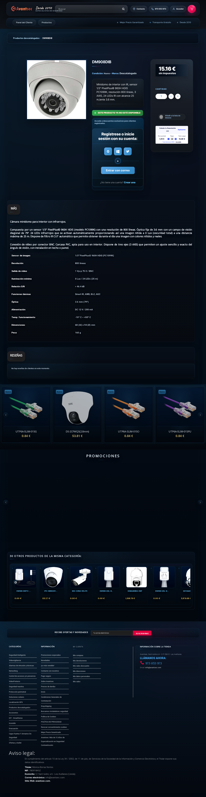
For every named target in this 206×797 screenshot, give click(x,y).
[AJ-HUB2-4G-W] (77, 478)
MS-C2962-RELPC (79, 591)
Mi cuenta (78, 646)
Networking (13, 671)
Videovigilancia (15, 660)
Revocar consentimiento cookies (54, 727)
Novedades (45, 660)
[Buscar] (123, 9)
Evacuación (13, 729)
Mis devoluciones (80, 661)
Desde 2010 (185, 22)
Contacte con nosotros (50, 671)
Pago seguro (46, 676)
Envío (43, 692)
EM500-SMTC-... (24, 591)
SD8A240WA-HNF (135, 591)
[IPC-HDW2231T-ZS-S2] (53, 577)
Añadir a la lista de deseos (172, 117)
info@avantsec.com (153, 668)
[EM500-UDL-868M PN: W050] (109, 577)
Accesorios (13, 713)
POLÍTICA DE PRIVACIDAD (51, 722)
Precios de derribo (48, 687)
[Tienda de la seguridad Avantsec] (21, 9)
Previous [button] (5, 414)
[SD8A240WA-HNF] (137, 577)
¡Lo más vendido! (47, 666)
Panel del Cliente (24, 22)
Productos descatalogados (26, 38)
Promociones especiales (51, 655)
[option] (180, 415)
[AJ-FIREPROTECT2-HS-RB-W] (180, 478)
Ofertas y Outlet (15, 743)
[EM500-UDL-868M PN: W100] (164, 577)
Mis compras (78, 655)
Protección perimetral (17, 692)
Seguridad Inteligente (17, 655)
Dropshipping (46, 706)
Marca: (115, 73)
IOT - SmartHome (16, 718)
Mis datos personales (81, 676)
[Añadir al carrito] (19, 524)
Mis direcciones (79, 671)
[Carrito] (192, 9)
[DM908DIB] (56, 89)
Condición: (97, 73)
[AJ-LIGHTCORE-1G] (26, 478)
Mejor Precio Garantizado (132, 22)
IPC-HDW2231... (50, 591)
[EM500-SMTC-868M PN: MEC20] (26, 577)
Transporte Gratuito (161, 22)
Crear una (129, 182)
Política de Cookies (48, 717)
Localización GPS (16, 702)
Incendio (12, 723)
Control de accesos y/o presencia (22, 676)
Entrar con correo (118, 170)
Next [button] (200, 414)
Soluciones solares (16, 697)
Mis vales (76, 682)
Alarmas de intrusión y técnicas (21, 666)
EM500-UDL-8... (106, 591)
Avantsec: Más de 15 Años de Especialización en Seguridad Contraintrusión (53, 741)
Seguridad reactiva (16, 687)
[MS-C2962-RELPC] (81, 577)
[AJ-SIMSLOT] (128, 478)
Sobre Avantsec (47, 681)
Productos (47, 22)
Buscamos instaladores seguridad (54, 711)
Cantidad (161, 89)
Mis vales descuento (81, 666)
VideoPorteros (14, 681)
